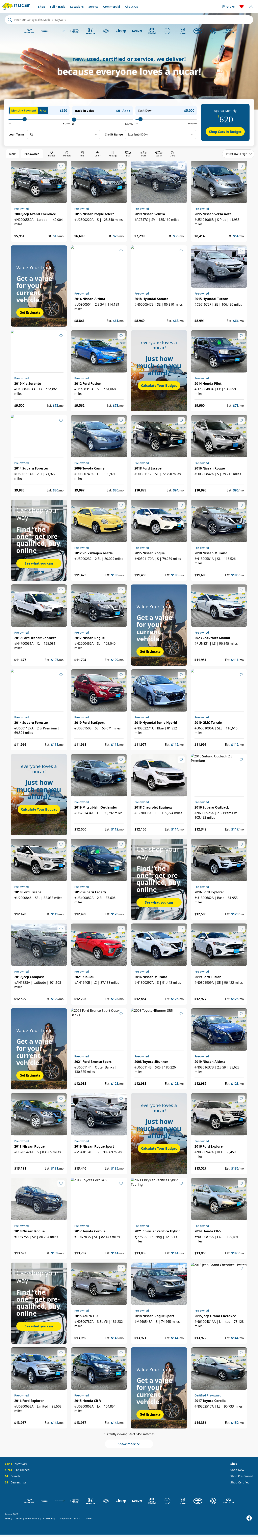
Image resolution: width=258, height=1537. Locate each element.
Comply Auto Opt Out (70, 1518)
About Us (131, 6)
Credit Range (114, 134)
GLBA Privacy (32, 1518)
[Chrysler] (44, 31)
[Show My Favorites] (61, 166)
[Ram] (182, 31)
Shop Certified (240, 1482)
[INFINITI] (228, 31)
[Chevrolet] (29, 31)
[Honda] (90, 31)
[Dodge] (60, 31)
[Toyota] (197, 31)
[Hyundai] (106, 31)
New (12, 154)
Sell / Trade (57, 6)
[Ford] (75, 31)
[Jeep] (121, 31)
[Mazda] (152, 31)
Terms (19, 1518)
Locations (77, 6)
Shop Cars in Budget (225, 131)
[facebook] (249, 1518)
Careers (89, 1518)
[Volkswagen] (213, 31)
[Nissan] (167, 31)
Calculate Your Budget (159, 385)
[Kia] (136, 31)
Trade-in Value (84, 111)
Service (93, 6)
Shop (41, 6)
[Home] (16, 6)
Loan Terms (16, 134)
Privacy (8, 1518)
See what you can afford (39, 564)
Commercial (111, 6)
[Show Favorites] (241, 6)
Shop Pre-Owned (241, 1476)
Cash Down (145, 110)
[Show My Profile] (251, 6)
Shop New (237, 1470)
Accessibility (49, 1518)
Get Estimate (30, 312)
